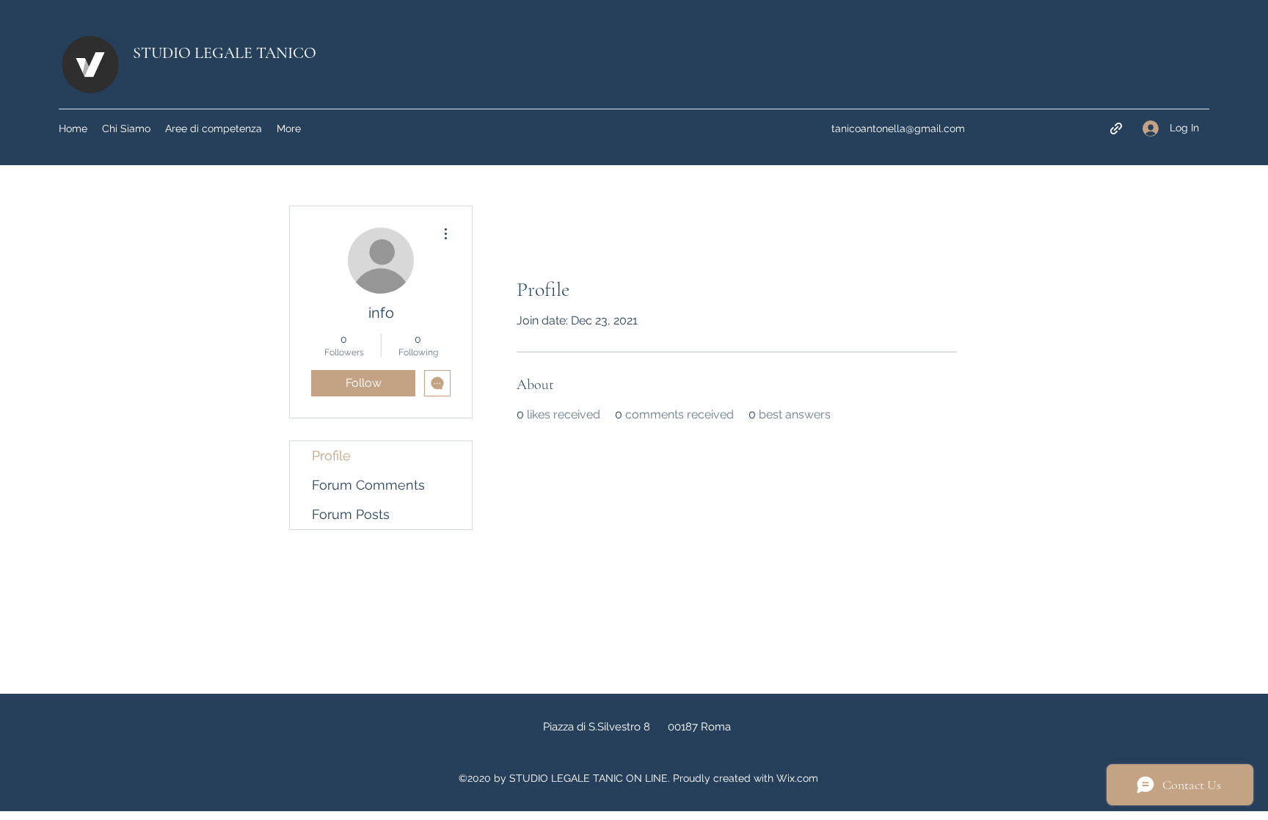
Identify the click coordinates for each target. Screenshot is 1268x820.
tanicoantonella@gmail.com (898, 128)
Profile (331, 455)
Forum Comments (368, 485)
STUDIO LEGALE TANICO (224, 52)
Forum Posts (351, 514)
